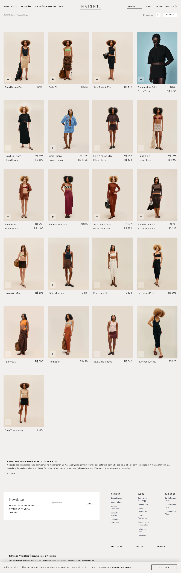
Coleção (25, 6)
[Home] (90, 6)
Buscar (131, 6)
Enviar (90, 504)
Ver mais (11, 473)
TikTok (140, 547)
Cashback (142, 535)
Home (6, 15)
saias (25, 15)
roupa (19, 15)
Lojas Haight (116, 502)
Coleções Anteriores (48, 6)
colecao (12, 15)
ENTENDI (164, 567)
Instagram (116, 547)
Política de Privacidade (118, 567)
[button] (40, 58)
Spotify (161, 547)
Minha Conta (143, 505)
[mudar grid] (158, 15)
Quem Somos (116, 498)
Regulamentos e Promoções (43, 556)
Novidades (10, 6)
